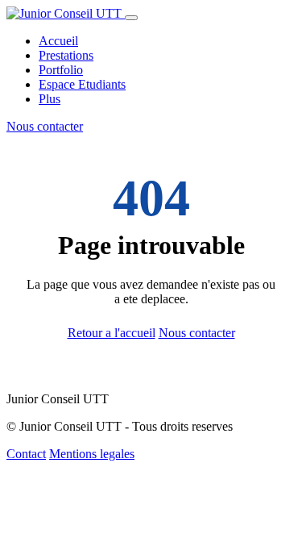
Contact (26, 454)
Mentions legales (91, 454)
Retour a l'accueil (111, 333)
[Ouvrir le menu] (131, 17)
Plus (49, 99)
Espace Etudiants (82, 84)
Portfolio (61, 70)
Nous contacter (44, 126)
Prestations (66, 55)
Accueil (58, 41)
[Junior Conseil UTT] (65, 13)
